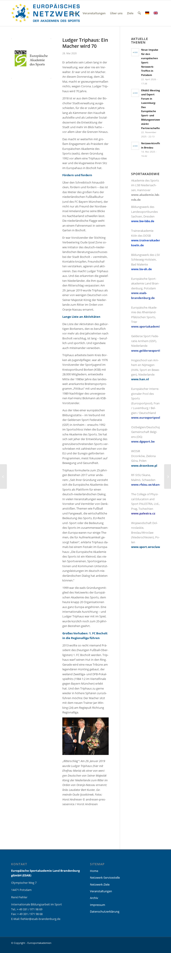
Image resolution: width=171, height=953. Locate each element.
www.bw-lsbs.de (142, 221)
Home (94, 871)
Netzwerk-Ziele (100, 884)
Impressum (97, 905)
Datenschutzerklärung (104, 911)
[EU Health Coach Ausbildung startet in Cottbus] (167, 476)
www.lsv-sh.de (141, 269)
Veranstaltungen (101, 891)
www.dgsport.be (143, 441)
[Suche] (139, 13)
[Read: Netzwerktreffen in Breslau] (135, 146)
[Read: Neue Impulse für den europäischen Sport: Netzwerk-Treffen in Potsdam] (135, 52)
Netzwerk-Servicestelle (105, 878)
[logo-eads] (31, 58)
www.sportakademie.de (148, 326)
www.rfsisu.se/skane (146, 485)
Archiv (94, 898)
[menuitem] (74, 13)
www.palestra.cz (143, 513)
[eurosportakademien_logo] (45, 13)
